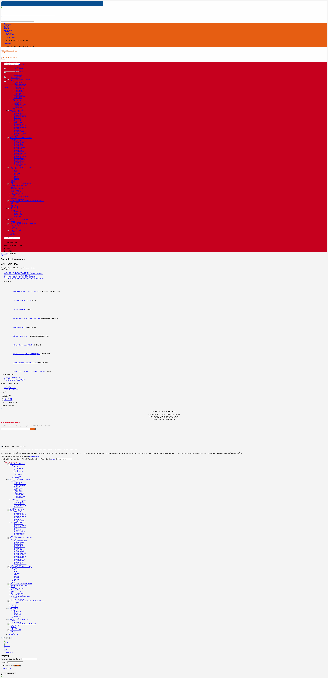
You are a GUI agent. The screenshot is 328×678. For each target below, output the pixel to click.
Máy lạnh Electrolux (20, 156)
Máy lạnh (13, 139)
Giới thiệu (7, 25)
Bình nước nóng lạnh (17, 188)
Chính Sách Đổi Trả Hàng (12, 377)
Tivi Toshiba (18, 75)
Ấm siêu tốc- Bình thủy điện (19, 185)
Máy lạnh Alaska (19, 161)
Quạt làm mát (15, 225)
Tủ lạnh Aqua (18, 82)
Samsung (17, 173)
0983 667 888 (8, 398)
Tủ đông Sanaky (19, 102)
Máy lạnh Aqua (18, 145)
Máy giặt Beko (18, 119)
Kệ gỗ (13, 233)
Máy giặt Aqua (18, 113)
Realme (16, 179)
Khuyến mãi (8, 33)
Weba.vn (53, 459)
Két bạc (13, 227)
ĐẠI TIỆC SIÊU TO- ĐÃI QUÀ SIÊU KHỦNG (17, 275)
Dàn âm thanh (15, 78)
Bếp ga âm (14, 204)
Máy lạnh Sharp (19, 158)
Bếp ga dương (15, 202)
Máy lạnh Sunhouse (20, 164)
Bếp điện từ (14, 205)
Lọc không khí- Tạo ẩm (18, 199)
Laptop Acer (18, 216)
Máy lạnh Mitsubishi (20, 153)
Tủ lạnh (13, 81)
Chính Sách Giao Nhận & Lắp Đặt (14, 379)
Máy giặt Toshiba (19, 121)
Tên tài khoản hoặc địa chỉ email (11, 659)
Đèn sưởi (14, 228)
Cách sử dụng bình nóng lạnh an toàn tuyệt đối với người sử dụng (24, 278)
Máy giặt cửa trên (16, 111)
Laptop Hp (17, 213)
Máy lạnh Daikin (19, 142)
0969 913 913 (8, 400)
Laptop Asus (18, 214)
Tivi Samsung (18, 68)
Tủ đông (13, 99)
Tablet (13, 181)
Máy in (13, 221)
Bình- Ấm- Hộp (15, 190)
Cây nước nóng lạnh (17, 193)
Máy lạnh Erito (18, 162)
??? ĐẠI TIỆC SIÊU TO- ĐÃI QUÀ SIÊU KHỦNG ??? (20, 277)
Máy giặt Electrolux (20, 133)
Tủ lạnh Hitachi (19, 93)
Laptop (13, 210)
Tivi (12, 65)
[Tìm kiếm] (4, 461)
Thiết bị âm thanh (16, 222)
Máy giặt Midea (19, 135)
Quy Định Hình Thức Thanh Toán (14, 380)
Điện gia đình (15, 195)
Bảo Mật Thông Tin (10, 388)
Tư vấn (6, 28)
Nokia (16, 175)
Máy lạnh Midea (19, 150)
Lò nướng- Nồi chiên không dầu (20, 196)
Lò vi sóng (14, 198)
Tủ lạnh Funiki (18, 95)
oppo (15, 171)
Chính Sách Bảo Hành (11, 389)
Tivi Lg (16, 70)
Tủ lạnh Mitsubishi (19, 96)
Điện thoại (14, 168)
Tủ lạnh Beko (18, 90)
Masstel (16, 178)
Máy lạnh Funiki (19, 155)
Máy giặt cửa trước (16, 122)
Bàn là (13, 187)
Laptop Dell (17, 211)
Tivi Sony (17, 67)
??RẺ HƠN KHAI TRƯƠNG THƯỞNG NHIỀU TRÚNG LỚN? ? (23, 274)
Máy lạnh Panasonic (20, 141)
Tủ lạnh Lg (17, 87)
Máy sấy (13, 136)
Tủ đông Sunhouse (20, 105)
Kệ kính (13, 231)
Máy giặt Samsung (20, 116)
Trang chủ (7, 24)
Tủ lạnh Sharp (18, 92)
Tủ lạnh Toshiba (19, 88)
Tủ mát (13, 108)
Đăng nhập (17, 665)
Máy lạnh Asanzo (19, 147)
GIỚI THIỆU (8, 386)
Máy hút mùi (14, 207)
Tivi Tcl (16, 73)
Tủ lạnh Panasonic (20, 84)
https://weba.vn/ (34, 456)
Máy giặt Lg (17, 118)
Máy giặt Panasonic (20, 115)
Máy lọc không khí (16, 165)
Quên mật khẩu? (6, 668)
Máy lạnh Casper (19, 159)
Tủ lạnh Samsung (19, 85)
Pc (12, 218)
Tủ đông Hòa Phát (19, 104)
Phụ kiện (13, 182)
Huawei (16, 176)
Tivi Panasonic (18, 72)
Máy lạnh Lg (18, 148)
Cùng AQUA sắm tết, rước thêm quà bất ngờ (17, 272)
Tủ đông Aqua (18, 107)
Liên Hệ (6, 31)
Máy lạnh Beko (18, 144)
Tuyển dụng (8, 30)
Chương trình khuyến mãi (7, 673)
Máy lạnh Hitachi (19, 151)
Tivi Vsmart (17, 76)
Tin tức (6, 27)
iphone (16, 170)
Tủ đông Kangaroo (20, 101)
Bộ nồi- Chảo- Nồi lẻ (17, 191)
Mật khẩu (4, 662)
